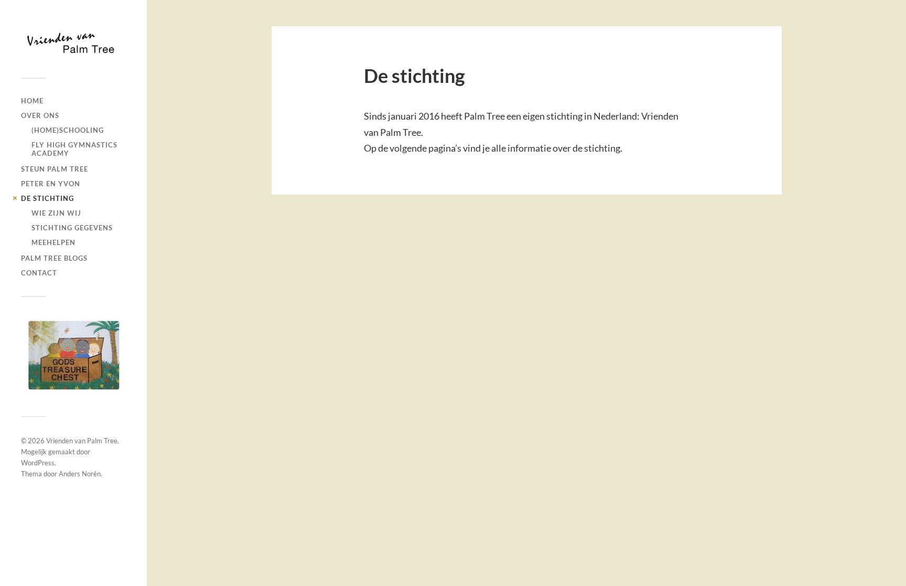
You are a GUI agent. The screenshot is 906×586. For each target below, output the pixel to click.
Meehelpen (53, 242)
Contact (39, 273)
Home (32, 101)
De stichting (47, 198)
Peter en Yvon (50, 183)
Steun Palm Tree (54, 169)
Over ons (40, 115)
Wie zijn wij (56, 213)
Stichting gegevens (72, 227)
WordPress (38, 463)
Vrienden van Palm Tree (81, 440)
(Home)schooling (67, 130)
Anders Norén (80, 474)
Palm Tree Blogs (54, 258)
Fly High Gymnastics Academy (74, 149)
